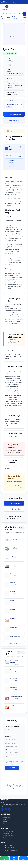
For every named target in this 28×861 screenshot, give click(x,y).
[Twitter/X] (26, 2)
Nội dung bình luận (10, 749)
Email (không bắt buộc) (10, 743)
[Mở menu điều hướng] (25, 7)
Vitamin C (9, 87)
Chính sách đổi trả (7, 837)
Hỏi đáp (5, 821)
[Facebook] (21, 2)
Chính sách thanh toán (8, 835)
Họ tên (7, 729)
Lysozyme (11, 161)
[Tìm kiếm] (24, 14)
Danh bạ (5, 823)
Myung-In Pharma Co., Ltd (14, 104)
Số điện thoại (8, 736)
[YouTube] (23, 2)
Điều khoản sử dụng (8, 831)
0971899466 (10, 847)
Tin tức (5, 819)
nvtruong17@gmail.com (12, 850)
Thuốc (8, 17)
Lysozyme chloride (12, 81)
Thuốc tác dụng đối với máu (15, 73)
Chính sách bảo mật (8, 833)
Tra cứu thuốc (6, 817)
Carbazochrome (17, 85)
